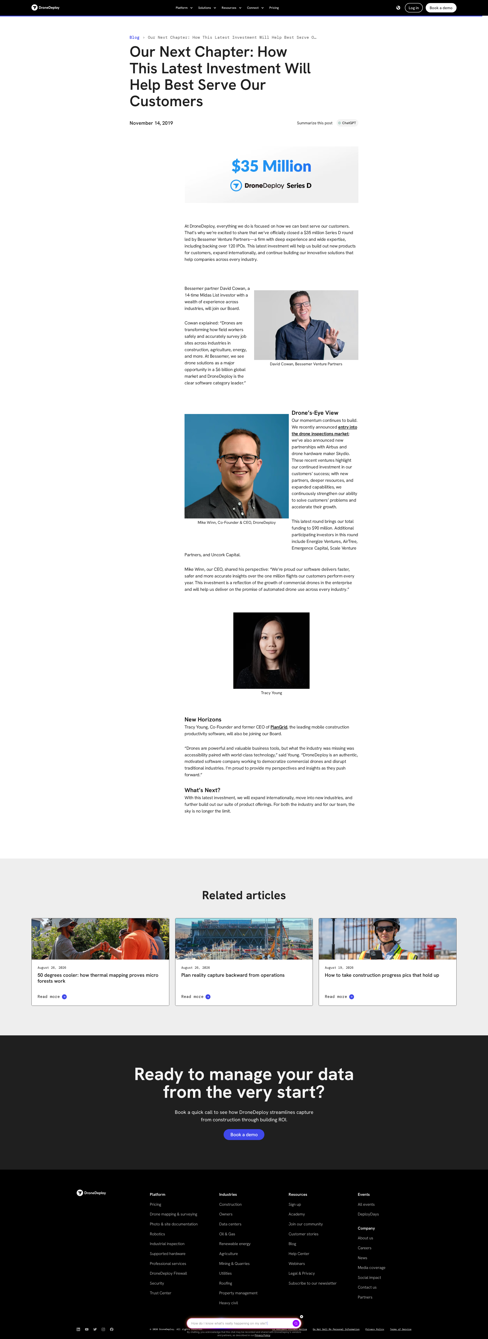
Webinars (297, 1263)
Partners (365, 1297)
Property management (238, 1292)
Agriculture (228, 1253)
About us (365, 1237)
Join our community (306, 1224)
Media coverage (371, 1267)
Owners (226, 1214)
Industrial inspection (167, 1243)
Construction (230, 1204)
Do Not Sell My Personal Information (336, 1329)
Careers (365, 1247)
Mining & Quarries (234, 1263)
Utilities (225, 1273)
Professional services (168, 1263)
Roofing (225, 1283)
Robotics (157, 1233)
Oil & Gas (227, 1233)
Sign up (295, 1204)
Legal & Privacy (302, 1273)
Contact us (367, 1287)
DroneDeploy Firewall (168, 1273)
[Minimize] (301, 1316)
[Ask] (296, 1323)
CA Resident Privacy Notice (289, 1329)
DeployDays (368, 1214)
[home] (45, 7)
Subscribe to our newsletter (313, 1283)
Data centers (230, 1224)
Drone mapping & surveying (173, 1214)
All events (366, 1204)
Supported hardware (167, 1253)
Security (157, 1283)
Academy (297, 1214)
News (362, 1257)
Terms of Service (400, 1329)
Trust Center (160, 1292)
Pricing (274, 8)
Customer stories (304, 1233)
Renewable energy (235, 1243)
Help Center (299, 1253)
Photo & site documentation (174, 1224)
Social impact (369, 1277)
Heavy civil (228, 1302)
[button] (184, 7)
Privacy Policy (374, 1329)
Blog (135, 38)
